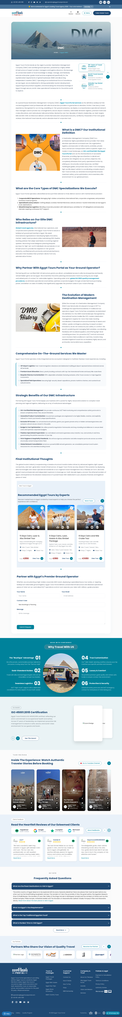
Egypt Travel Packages (50, 978)
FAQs (64, 988)
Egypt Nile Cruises (51, 982)
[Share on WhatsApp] (31, 807)
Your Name (21, 592)
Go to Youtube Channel (91, 763)
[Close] (109, 7)
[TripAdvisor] (37, 2)
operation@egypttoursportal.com (57, 2)
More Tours (89, 501)
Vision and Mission (86, 989)
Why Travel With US (61, 647)
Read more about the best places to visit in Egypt (35, 901)
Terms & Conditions (102, 980)
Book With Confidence (61, 642)
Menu (88, 13)
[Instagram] (31, 2)
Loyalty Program (27, 1013)
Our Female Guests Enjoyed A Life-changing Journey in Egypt (71, 803)
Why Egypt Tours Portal (85, 981)
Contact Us (66, 977)
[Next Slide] (102, 501)
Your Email (65, 592)
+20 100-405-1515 (18, 2)
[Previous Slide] (108, 72)
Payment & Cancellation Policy (103, 976)
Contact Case (22, 601)
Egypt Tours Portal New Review (45, 801)
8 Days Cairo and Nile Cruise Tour (89, 537)
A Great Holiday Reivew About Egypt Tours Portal (20, 802)
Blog (12, 1013)
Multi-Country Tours (52, 995)
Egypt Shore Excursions (49, 990)
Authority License (101, 987)
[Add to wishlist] (42, 508)
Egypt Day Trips (51, 986)
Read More (17, 858)
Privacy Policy (100, 984)
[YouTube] (34, 2)
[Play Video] (23, 790)
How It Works (67, 981)
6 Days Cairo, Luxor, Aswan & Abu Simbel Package (59, 538)
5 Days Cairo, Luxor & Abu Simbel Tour (29, 537)
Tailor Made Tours (102, 13)
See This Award (30, 738)
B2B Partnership (68, 991)
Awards (82, 986)
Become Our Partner (90, 947)
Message (20, 609)
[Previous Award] (13, 738)
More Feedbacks (94, 830)
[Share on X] (31, 803)
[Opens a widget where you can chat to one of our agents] (7, 1014)
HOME (56, 52)
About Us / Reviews (86, 977)
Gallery (18, 1013)
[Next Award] (18, 738)
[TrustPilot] (40, 2)
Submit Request (25, 627)
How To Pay (67, 984)
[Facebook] (28, 2)
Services (83, 993)
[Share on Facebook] (31, 798)
